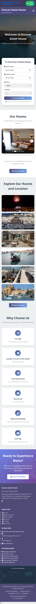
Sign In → (29, 574)
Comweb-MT (19, 598)
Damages (25, 593)
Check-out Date (10, 74)
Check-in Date (9, 66)
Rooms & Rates (9, 515)
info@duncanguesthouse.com (12, 2)
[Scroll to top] (0, 603)
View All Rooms (19, 171)
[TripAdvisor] (18, 504)
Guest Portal (30, 3)
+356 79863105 (7, 4)
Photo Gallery (8, 517)
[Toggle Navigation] (33, 11)
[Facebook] (18, 501)
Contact (6, 521)
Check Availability (18, 98)
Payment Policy (25, 591)
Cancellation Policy (14, 593)
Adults (7, 82)
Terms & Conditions (11, 591)
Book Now (6, 523)
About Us (6, 519)
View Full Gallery (19, 305)
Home (6, 513)
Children (7, 89)
